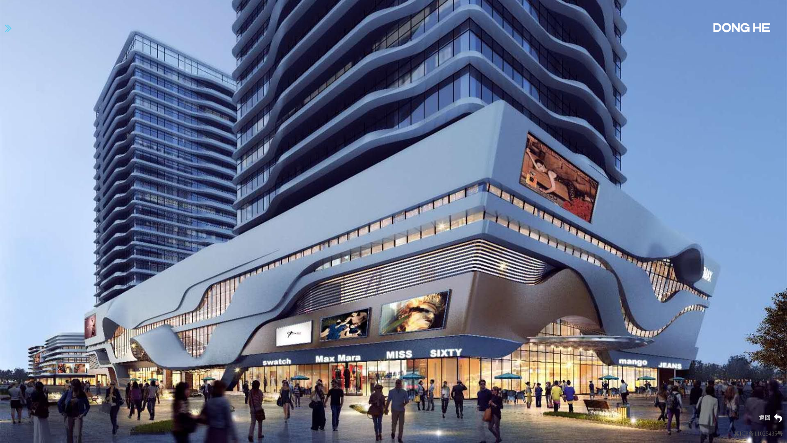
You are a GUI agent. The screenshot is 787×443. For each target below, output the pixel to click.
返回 (765, 418)
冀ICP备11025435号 (758, 434)
